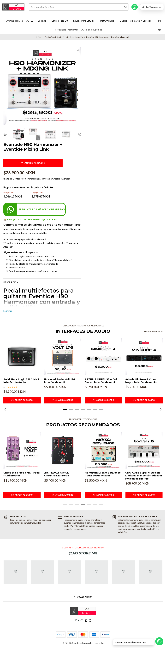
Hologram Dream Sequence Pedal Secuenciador (103, 474)
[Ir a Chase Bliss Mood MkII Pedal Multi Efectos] (22, 450)
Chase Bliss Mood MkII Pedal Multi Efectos (21, 474)
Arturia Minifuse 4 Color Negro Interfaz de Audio (141, 381)
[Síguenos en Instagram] (159, 21)
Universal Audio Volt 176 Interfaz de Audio (59, 381)
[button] (65, 409)
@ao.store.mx (83, 553)
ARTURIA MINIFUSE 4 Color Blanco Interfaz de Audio (102, 381)
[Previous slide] (5, 134)
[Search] (125, 7)
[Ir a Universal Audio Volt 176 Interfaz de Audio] (62, 357)
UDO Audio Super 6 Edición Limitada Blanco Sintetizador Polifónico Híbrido (143, 475)
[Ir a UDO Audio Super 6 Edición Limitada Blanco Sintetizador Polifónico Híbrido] (144, 450)
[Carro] (162, 7)
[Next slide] (79, 134)
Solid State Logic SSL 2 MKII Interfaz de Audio (21, 381)
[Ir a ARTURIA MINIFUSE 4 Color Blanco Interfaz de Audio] (103, 357)
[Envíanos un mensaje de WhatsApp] (159, 641)
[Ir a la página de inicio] (13, 7)
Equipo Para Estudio (53, 37)
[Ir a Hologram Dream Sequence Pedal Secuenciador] (103, 450)
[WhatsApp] (134, 7)
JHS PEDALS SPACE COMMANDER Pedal (56, 474)
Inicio (38, 37)
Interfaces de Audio (74, 37)
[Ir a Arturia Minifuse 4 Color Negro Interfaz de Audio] (144, 357)
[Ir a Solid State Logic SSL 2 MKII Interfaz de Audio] (22, 357)
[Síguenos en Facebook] (159, 30)
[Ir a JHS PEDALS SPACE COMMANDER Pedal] (62, 450)
